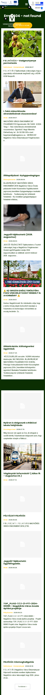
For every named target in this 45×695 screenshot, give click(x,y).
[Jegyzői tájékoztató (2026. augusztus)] (22, 217)
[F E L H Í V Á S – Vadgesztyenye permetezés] (22, 44)
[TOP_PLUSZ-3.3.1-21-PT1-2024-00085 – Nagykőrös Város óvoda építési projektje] (22, 586)
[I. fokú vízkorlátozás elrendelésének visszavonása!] (22, 94)
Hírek (5, 118)
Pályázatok (8, 613)
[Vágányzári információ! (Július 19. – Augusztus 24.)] (22, 456)
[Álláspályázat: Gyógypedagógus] (22, 158)
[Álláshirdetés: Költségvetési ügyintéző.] (22, 329)
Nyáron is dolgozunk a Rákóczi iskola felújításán (20, 424)
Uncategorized (9, 429)
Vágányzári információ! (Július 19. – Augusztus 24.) (22, 474)
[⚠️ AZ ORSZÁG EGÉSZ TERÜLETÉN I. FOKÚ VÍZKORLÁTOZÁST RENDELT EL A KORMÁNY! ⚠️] (22, 274)
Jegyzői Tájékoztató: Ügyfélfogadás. (14, 562)
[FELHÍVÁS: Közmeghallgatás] (22, 645)
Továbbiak (22, 687)
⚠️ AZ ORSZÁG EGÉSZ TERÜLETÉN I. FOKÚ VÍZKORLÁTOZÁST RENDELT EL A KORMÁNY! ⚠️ (22, 293)
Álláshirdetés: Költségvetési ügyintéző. (18, 347)
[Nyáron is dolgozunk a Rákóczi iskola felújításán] (22, 406)
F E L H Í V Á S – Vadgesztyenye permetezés (19, 62)
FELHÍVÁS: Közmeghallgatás (18, 662)
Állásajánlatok (9, 180)
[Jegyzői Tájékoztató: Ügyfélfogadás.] (22, 544)
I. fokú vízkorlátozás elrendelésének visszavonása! (20, 112)
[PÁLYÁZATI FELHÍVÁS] (22, 499)
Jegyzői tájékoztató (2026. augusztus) (18, 235)
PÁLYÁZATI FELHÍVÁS (14, 515)
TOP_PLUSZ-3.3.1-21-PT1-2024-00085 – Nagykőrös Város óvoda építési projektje (21, 606)
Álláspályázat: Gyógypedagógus (21, 175)
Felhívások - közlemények (13, 67)
